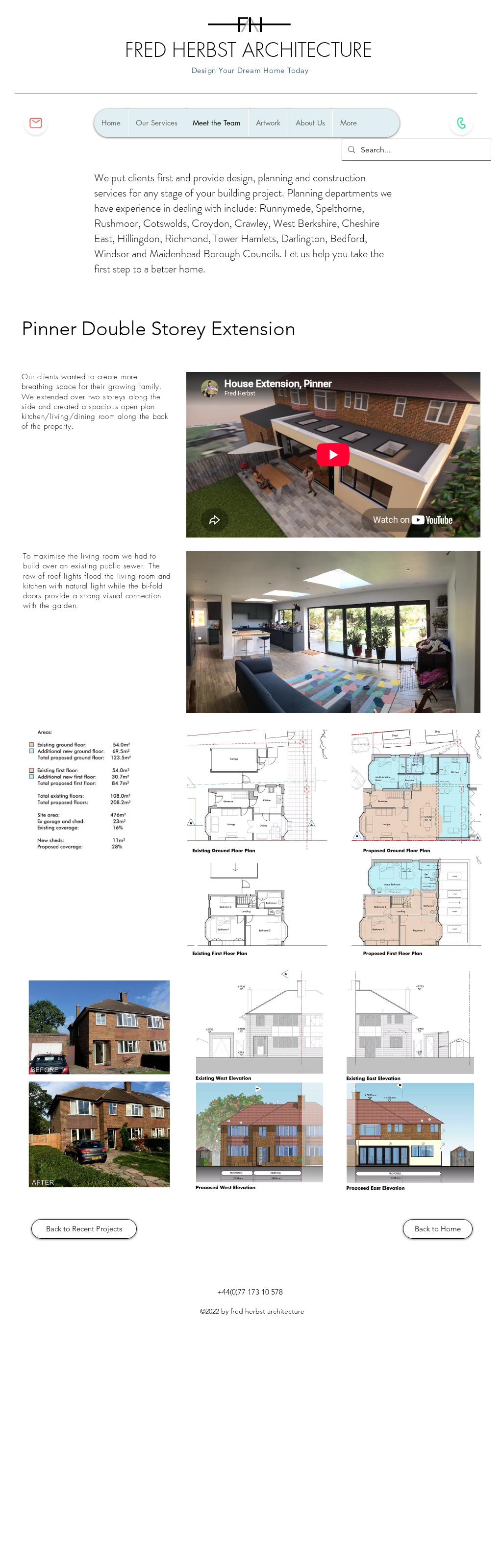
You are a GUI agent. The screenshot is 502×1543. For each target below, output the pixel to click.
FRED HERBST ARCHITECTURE (248, 50)
